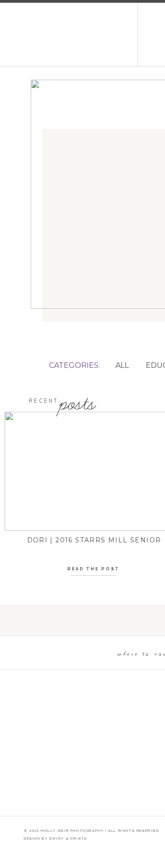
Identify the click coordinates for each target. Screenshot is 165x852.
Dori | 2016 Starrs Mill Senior (94, 540)
